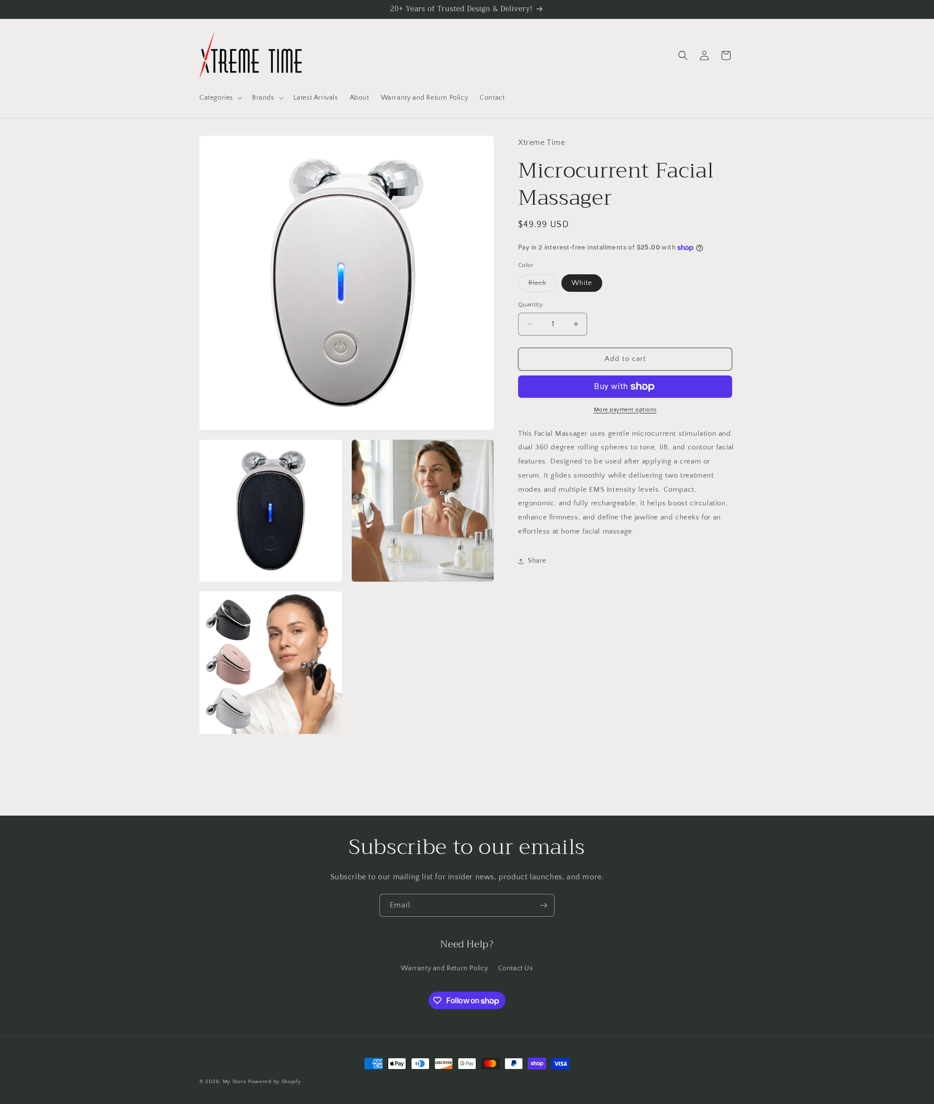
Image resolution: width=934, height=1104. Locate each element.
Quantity (530, 304)
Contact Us (515, 968)
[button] (220, 98)
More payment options (625, 410)
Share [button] (537, 561)
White (582, 283)
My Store (235, 1082)
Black (542, 285)
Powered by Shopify (274, 1082)
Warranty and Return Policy (444, 968)
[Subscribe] (543, 905)
